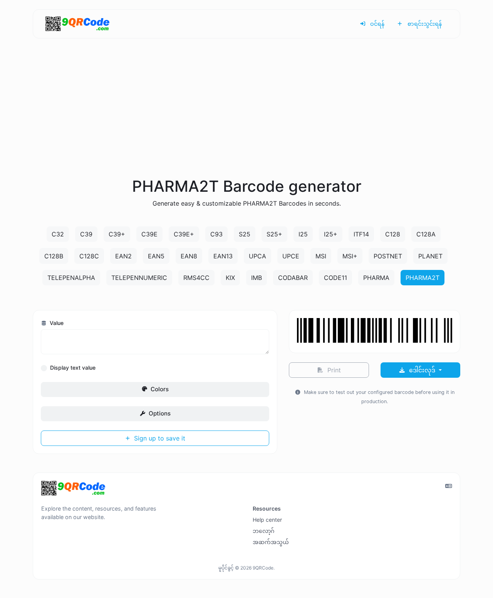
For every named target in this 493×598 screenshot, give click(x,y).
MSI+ (349, 256)
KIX (230, 277)
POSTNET (388, 256)
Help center (267, 519)
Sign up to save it (158, 438)
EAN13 (223, 256)
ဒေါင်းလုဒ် (422, 370)
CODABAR (293, 277)
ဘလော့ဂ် (263, 531)
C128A (426, 234)
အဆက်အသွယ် (271, 542)
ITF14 (361, 234)
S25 (244, 234)
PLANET (430, 256)
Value (56, 323)
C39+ (117, 234)
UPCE (290, 256)
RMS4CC (196, 277)
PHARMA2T (422, 277)
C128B (53, 256)
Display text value (73, 367)
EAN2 (123, 256)
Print (333, 370)
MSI (320, 256)
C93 (216, 234)
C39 (86, 234)
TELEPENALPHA (71, 277)
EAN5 (156, 256)
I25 (303, 234)
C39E (149, 234)
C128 (392, 234)
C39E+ (184, 234)
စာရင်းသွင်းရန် (424, 23)
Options (159, 413)
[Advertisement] (246, 117)
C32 (58, 234)
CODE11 (335, 277)
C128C (89, 256)
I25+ (330, 234)
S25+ (274, 234)
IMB (256, 277)
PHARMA (376, 277)
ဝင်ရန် (376, 23)
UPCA (257, 256)
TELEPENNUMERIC (139, 277)
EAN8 (189, 256)
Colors (159, 389)
